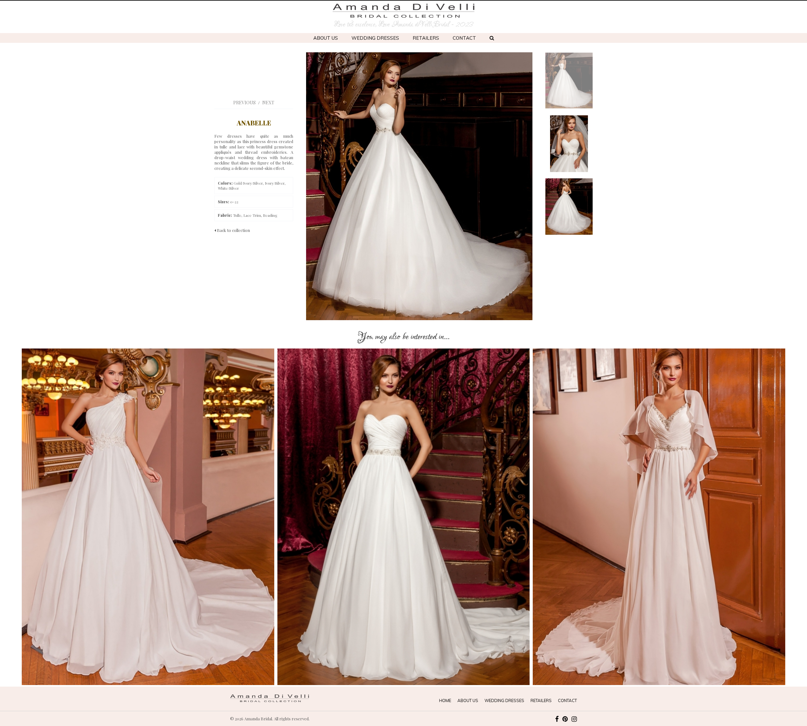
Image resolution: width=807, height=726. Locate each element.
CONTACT (464, 38)
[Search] (491, 38)
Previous (244, 103)
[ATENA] (403, 517)
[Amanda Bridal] (403, 11)
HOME (445, 700)
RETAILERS (426, 38)
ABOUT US (325, 38)
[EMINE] (659, 517)
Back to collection (233, 230)
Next (268, 103)
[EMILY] (148, 517)
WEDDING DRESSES (375, 38)
